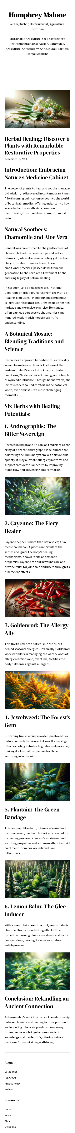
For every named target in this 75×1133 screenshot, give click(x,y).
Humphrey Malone (37, 15)
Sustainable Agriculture (25, 39)
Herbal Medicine (37, 54)
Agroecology (30, 49)
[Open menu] (37, 74)
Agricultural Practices (54, 49)
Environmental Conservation (29, 44)
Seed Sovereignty (53, 39)
